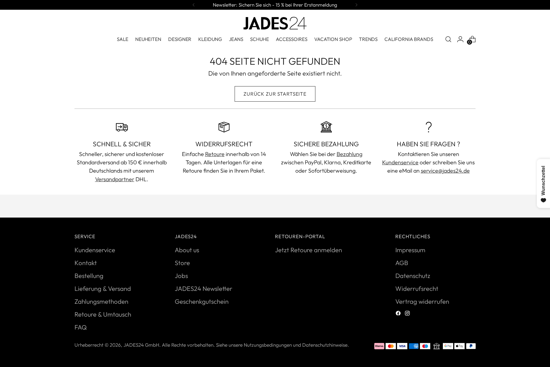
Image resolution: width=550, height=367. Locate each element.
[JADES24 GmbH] (275, 23)
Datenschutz (412, 276)
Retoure (215, 153)
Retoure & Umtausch (102, 314)
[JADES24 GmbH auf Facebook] (398, 314)
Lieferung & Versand (102, 289)
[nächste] (356, 5)
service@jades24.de (445, 170)
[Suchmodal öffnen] (448, 39)
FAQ (80, 327)
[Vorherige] (193, 5)
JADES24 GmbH (141, 345)
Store (182, 263)
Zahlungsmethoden (101, 301)
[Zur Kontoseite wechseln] (460, 39)
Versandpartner (114, 179)
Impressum (410, 250)
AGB (401, 263)
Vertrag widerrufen (422, 301)
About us (187, 250)
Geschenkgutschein (202, 301)
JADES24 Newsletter (203, 289)
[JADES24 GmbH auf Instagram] (407, 314)
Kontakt (85, 263)
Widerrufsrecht (416, 289)
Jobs (181, 276)
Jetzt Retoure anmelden (308, 250)
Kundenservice (400, 162)
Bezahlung (349, 153)
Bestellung (88, 276)
